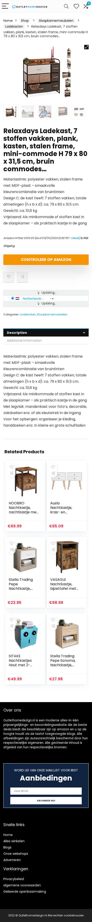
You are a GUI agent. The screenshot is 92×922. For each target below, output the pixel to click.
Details (75, 238)
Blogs (7, 847)
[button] (86, 47)
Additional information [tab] (24, 340)
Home (8, 20)
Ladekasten (14, 26)
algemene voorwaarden (22, 885)
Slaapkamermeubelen (56, 20)
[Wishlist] (76, 6)
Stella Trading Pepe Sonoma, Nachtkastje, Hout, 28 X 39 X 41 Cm (65, 665)
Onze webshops (15, 853)
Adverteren (12, 860)
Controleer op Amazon (46, 259)
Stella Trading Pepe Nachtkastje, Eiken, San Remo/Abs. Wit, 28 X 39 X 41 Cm (22, 591)
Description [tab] (17, 332)
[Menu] (5, 6)
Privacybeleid (13, 879)
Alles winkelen (14, 841)
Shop (25, 20)
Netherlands (32, 298)
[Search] (66, 6)
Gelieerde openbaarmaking (24, 891)
